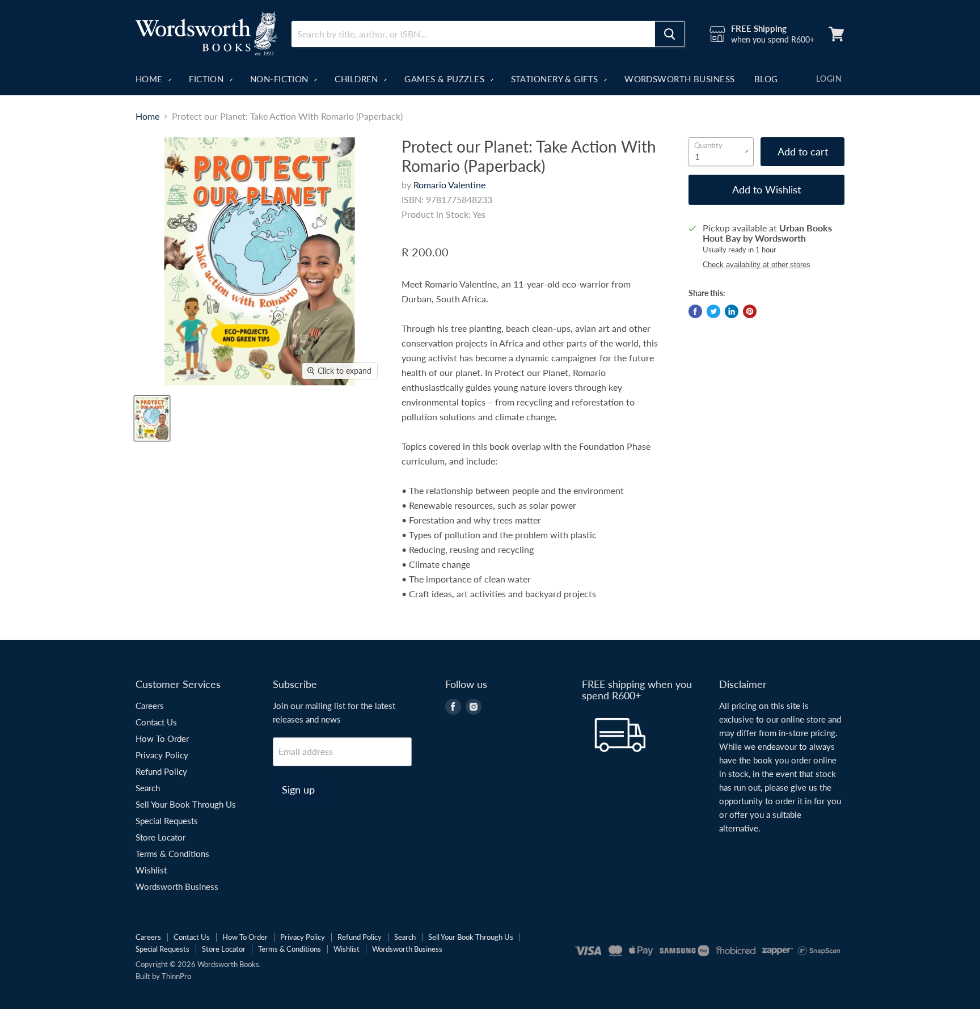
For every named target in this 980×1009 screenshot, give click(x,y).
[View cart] (836, 34)
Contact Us (156, 722)
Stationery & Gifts (556, 79)
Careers (150, 705)
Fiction (207, 79)
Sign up (298, 789)
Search (148, 788)
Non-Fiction (280, 79)
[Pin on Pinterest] (750, 311)
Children (358, 79)
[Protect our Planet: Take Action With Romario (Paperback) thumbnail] (152, 418)
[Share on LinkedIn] (731, 311)
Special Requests (167, 821)
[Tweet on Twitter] (713, 311)
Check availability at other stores (756, 265)
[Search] (669, 34)
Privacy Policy (162, 755)
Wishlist (151, 870)
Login (829, 78)
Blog (766, 79)
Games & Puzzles (445, 79)
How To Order (162, 738)
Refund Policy (161, 771)
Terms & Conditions (172, 853)
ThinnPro (176, 976)
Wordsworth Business (679, 79)
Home (150, 79)
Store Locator (160, 837)
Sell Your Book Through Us (186, 804)
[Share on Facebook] (695, 311)
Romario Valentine (449, 184)
